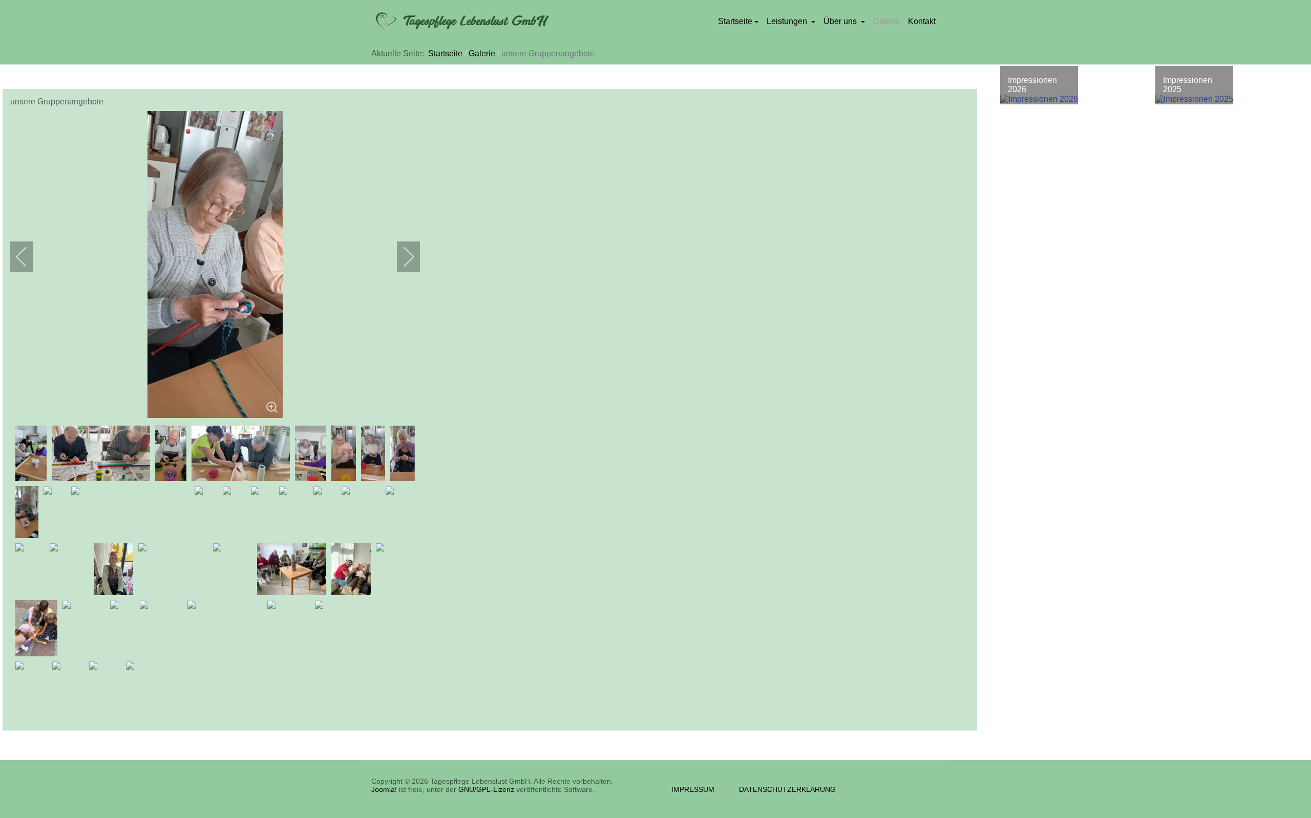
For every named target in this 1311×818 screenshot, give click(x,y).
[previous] (28, 257)
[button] (738, 21)
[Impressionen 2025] (1194, 99)
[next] (402, 257)
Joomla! (384, 789)
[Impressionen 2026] (1039, 99)
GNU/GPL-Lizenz (486, 789)
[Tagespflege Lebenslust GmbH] (461, 21)
